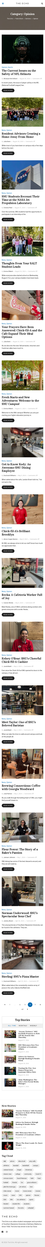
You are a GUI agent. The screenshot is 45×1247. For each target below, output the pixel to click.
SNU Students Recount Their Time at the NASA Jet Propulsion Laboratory (21, 200)
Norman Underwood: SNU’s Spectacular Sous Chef (20, 914)
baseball (15, 1165)
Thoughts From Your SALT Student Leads (19, 265)
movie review (27, 1191)
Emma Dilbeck (8, 271)
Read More (8, 90)
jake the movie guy (9, 1187)
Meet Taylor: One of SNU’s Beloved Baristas (19, 723)
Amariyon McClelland (10, 78)
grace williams (31, 1182)
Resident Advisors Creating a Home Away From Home (21, 135)
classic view (7, 1174)
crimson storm (8, 1178)
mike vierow (7, 1191)
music (5, 1195)
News (4, 130)
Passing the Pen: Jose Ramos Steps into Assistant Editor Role (27, 1070)
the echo (21, 1208)
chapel (19, 1170)
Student (5, 1204)
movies (38, 1191)
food (39, 1178)
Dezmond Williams (10, 475)
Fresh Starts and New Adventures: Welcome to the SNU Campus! (20, 400)
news (13, 1195)
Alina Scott (21, 1161)
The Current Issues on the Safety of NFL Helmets (19, 72)
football (5, 1182)
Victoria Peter (8, 208)
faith (32, 1178)
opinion (28, 1195)
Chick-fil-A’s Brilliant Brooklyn (16, 532)
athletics (6, 1165)
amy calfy (32, 1161)
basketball (25, 1165)
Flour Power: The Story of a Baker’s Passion (20, 851)
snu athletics (21, 1199)
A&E (4, 1161)
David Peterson (22, 1178)
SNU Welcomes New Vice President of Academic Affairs (28, 1047)
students (27, 1204)
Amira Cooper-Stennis (11, 539)
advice (12, 1161)
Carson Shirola (8, 603)
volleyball (31, 1208)
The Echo (22, 3)
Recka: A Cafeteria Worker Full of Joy (22, 596)
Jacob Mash (8, 666)
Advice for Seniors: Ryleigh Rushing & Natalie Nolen (29, 1059)
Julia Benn (7, 141)
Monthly (23, 1025)
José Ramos (8, 794)
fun (22, 1182)
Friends (14, 1182)
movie (17, 1191)
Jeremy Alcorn (8, 921)
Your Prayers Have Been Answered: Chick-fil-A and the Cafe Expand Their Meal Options (22, 332)
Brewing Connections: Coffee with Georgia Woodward (21, 787)
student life (16, 1204)
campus (35, 1165)
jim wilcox (23, 1187)
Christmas (28, 1170)
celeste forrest (8, 1170)
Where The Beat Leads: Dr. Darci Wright (29, 1144)
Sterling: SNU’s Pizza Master (20, 976)
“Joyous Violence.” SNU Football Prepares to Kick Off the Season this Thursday (29, 1034)
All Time (12, 1025)
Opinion (4, 67)
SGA (4, 1199)
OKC (20, 1195)
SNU (11, 1199)
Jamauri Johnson (9, 857)
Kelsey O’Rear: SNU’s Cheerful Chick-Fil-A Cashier (21, 660)
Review (36, 1195)
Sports (10, 67)
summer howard (8, 1208)
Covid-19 (38, 1174)
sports (31, 1199)
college (17, 1174)
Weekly (33, 1025)
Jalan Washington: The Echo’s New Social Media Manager (28, 1082)
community (28, 1174)
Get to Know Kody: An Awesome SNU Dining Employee (16, 467)
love (31, 1187)
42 (22, 1009)
